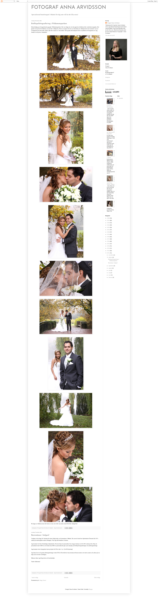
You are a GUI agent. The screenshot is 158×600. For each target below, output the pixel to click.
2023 (108, 225)
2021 (108, 229)
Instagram (107, 77)
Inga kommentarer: (58, 527)
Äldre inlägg (97, 577)
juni (110, 270)
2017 (108, 239)
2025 (108, 220)
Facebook (107, 80)
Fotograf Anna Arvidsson (113, 23)
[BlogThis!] (67, 528)
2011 (108, 253)
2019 (108, 234)
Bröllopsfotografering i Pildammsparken (49, 24)
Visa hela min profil (110, 35)
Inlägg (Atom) (42, 580)
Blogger (90, 589)
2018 (108, 236)
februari (111, 277)
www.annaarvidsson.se (110, 83)
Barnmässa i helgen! (40, 535)
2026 (108, 218)
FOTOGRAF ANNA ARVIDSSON (68, 7)
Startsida (66, 577)
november (111, 255)
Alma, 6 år (114, 204)
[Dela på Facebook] (70, 528)
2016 (108, 241)
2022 (108, 227)
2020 (108, 232)
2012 (108, 250)
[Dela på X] (68, 528)
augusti (110, 268)
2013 (108, 248)
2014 (108, 246)
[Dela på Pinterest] (71, 528)
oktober (110, 257)
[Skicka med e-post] (65, 528)
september (111, 265)
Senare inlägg (35, 577)
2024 (108, 222)
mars (110, 275)
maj (110, 272)
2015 (108, 243)
